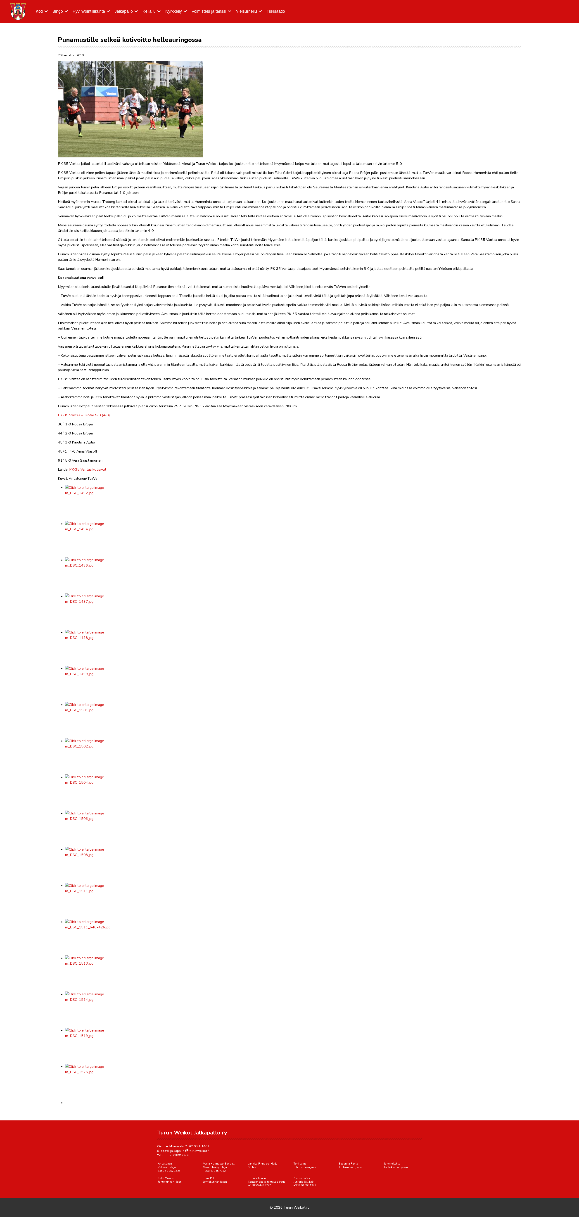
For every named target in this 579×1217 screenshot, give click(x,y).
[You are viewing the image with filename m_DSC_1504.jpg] (293, 792)
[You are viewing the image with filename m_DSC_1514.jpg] (293, 1010)
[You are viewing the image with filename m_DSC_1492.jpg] (293, 503)
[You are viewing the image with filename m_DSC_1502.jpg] (293, 756)
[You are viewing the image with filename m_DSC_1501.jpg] (293, 720)
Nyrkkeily (173, 11)
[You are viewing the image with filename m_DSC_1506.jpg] (293, 829)
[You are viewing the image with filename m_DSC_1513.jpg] (293, 973)
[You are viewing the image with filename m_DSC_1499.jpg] (293, 684)
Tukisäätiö (276, 11)
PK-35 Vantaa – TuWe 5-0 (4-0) (84, 415)
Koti (39, 11)
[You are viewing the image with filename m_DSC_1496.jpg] (293, 575)
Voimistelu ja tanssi (209, 11)
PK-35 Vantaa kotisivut (87, 469)
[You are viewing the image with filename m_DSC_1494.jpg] (293, 539)
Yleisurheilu (246, 11)
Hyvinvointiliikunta (89, 11)
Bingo (57, 11)
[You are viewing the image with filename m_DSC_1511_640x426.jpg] (293, 937)
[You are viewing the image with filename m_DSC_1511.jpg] (293, 901)
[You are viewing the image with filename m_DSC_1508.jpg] (293, 865)
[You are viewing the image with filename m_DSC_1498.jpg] (293, 648)
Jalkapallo (124, 11)
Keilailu (149, 11)
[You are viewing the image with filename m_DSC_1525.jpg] (293, 1082)
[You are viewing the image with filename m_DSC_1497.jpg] (293, 611)
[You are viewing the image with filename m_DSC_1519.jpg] (293, 1046)
